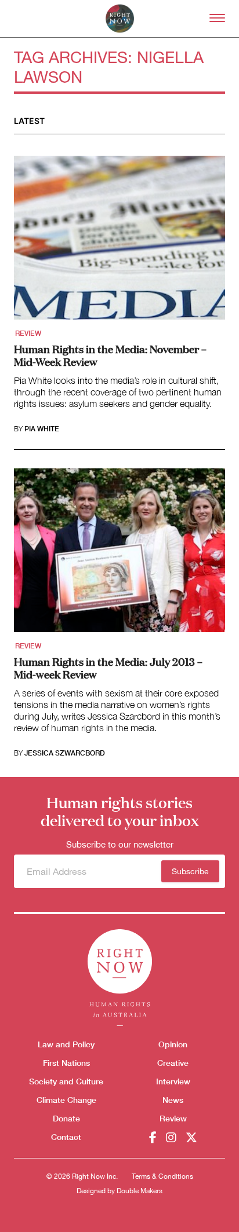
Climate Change (66, 1100)
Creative (173, 1063)
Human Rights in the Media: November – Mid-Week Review (110, 355)
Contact (66, 1137)
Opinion (172, 1044)
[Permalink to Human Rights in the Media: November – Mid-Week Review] (119, 241)
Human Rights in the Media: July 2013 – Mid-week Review (108, 667)
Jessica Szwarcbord (64, 753)
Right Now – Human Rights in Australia (120, 18)
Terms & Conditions (162, 1176)
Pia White (41, 429)
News (172, 1100)
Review (28, 333)
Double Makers (139, 1191)
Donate (66, 1118)
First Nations (66, 1063)
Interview (173, 1081)
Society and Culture (66, 1081)
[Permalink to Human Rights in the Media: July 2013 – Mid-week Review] (119, 554)
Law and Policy (66, 1044)
